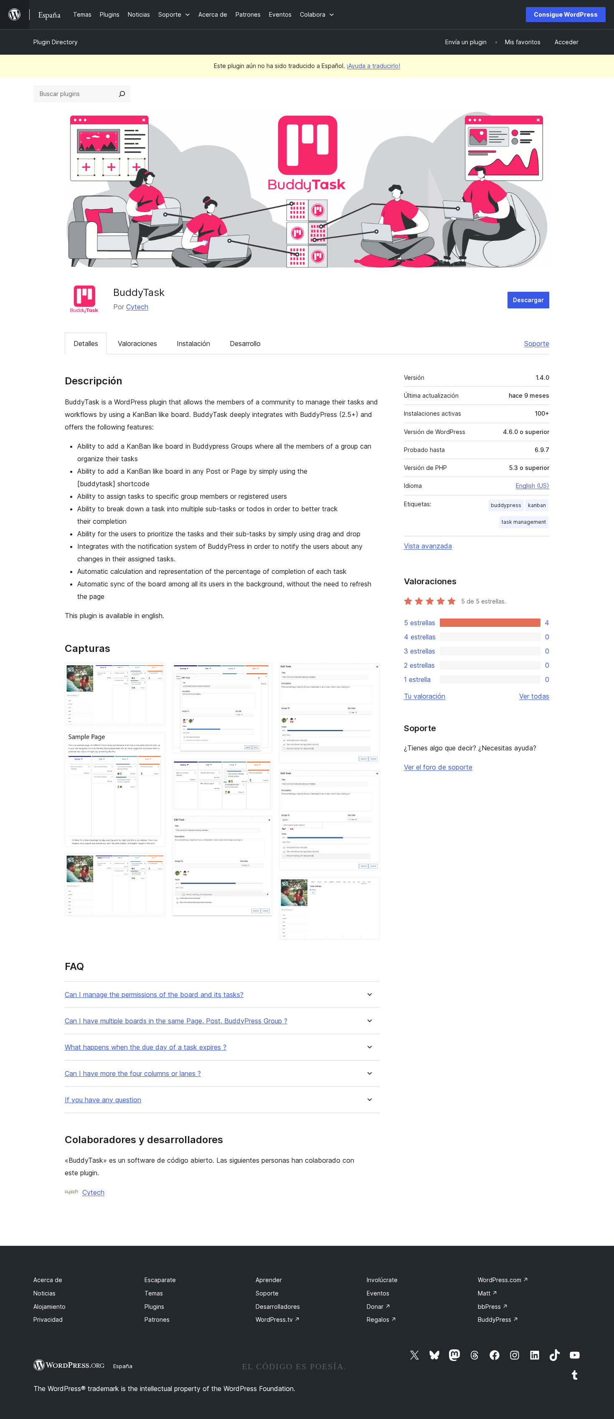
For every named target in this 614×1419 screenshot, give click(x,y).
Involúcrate (382, 1279)
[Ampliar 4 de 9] (261, 674)
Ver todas (534, 696)
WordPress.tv (278, 1319)
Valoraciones (137, 343)
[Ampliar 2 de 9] (154, 743)
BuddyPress (498, 1319)
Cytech (137, 307)
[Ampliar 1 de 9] (154, 674)
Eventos (378, 1293)
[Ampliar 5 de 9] (261, 771)
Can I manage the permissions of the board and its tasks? (154, 995)
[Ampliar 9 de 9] (368, 888)
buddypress (506, 505)
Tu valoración (424, 696)
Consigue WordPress (566, 14)
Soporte (536, 343)
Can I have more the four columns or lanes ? (133, 1074)
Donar (379, 1306)
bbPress (493, 1306)
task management (524, 522)
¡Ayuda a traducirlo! (373, 65)
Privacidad (48, 1319)
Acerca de (47, 1279)
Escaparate (160, 1279)
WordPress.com (503, 1279)
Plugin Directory (55, 41)
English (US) (532, 485)
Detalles (86, 343)
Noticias (44, 1293)
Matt (487, 1293)
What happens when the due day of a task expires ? (145, 1047)
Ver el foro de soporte (438, 767)
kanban (537, 505)
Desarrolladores (278, 1306)
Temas (154, 1293)
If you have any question (103, 1100)
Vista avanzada (428, 546)
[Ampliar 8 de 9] (368, 781)
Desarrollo (245, 343)
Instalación (193, 343)
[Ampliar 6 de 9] (261, 827)
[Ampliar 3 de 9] (154, 865)
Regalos (381, 1319)
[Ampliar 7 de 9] (368, 674)
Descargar (528, 299)
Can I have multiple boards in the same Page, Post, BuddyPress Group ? (176, 1021)
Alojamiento (49, 1306)
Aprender (269, 1279)
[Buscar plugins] (122, 94)
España (122, 1366)
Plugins (154, 1306)
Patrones (157, 1319)
